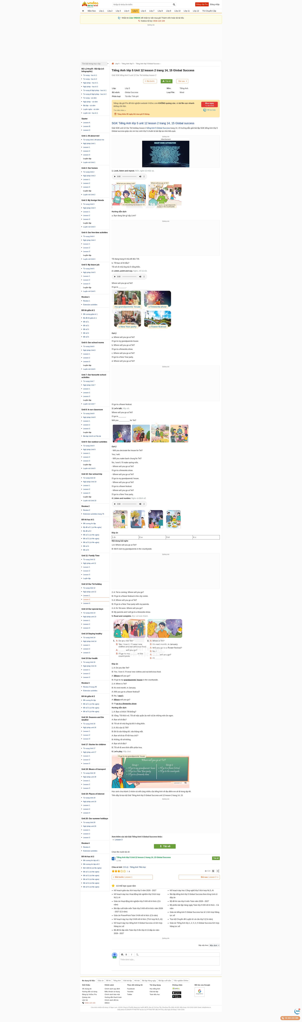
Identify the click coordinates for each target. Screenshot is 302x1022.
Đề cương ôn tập (89, 523)
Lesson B (86, 126)
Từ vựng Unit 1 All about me (93, 140)
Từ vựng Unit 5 (88, 269)
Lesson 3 (118, 840)
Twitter (129, 994)
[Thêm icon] (122, 954)
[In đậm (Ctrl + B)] (126, 954)
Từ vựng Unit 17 (89, 748)
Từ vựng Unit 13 (89, 613)
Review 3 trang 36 (90, 687)
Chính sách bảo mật (112, 994)
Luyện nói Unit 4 (89, 259)
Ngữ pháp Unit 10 (89, 482)
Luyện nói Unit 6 (89, 369)
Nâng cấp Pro (202, 4)
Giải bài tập (154, 991)
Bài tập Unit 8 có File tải (92, 436)
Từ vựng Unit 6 (88, 346)
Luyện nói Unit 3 (89, 227)
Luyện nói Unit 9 (89, 468)
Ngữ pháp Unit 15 (89, 666)
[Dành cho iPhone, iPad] (176, 994)
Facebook (131, 989)
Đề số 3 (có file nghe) (91, 542)
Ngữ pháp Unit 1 (89, 143)
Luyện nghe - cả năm (91, 109)
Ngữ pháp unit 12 (89, 592)
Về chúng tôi (86, 989)
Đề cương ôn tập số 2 (91, 864)
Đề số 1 (86, 322)
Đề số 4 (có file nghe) (91, 883)
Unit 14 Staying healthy (92, 634)
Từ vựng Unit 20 (89, 822)
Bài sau (181, 81)
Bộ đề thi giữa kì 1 (90, 318)
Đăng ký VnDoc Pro (89, 994)
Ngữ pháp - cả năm (90, 102)
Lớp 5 (117, 64)
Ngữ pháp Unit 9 (89, 449)
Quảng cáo (86, 997)
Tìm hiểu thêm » (120, 110)
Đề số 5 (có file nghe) (91, 887)
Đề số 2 (86, 325)
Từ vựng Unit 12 (89, 588)
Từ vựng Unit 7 (88, 381)
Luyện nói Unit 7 (89, 404)
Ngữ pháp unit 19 (89, 801)
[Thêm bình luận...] (169, 961)
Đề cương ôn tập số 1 (91, 860)
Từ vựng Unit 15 (89, 662)
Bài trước (151, 81)
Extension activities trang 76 (93, 514)
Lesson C (86, 130)
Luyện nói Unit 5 (89, 291)
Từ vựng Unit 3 (88, 204)
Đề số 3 (86, 329)
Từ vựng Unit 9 (88, 446)
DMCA (107, 1003)
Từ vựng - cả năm (90, 98)
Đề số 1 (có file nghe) (91, 535)
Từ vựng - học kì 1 (90, 75)
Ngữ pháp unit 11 (89, 563)
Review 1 (86, 301)
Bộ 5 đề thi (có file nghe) (92, 868)
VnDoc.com (113, 63)
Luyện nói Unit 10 (89, 500)
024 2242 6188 (192, 1007)
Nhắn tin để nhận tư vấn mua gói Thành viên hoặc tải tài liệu (153, 18)
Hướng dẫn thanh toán (113, 997)
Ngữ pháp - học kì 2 (90, 86)
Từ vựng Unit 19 (89, 798)
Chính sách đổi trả (111, 1000)
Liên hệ (85, 1000)
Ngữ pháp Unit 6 (89, 350)
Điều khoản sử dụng (112, 991)
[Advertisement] (151, 42)
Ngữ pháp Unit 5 (89, 272)
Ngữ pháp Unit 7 (89, 385)
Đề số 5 (86, 337)
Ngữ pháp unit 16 (89, 727)
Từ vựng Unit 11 (89, 559)
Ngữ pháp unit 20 (89, 826)
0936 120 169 (90, 1003)
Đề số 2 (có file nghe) (91, 539)
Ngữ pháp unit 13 (89, 617)
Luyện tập (87, 432)
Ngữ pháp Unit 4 (89, 240)
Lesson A (86, 122)
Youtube (130, 991)
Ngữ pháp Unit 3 (89, 208)
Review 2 (86, 510)
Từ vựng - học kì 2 (90, 79)
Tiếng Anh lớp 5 (127, 64)
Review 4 (86, 847)
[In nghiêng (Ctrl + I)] (132, 954)
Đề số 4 (86, 333)
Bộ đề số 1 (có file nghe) (92, 527)
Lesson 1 (123, 877)
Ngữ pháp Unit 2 (89, 176)
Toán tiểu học (155, 994)
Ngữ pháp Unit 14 (89, 641)
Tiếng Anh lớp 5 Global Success (147, 64)
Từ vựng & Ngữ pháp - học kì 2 (94, 94)
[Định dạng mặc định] (137, 954)
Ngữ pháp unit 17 (89, 752)
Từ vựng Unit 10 (89, 478)
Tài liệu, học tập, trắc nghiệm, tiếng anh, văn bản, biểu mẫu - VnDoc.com (96, 4)
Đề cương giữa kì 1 (90, 314)
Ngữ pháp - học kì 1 (90, 83)
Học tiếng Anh (155, 989)
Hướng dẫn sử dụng (89, 991)
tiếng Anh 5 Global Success (158, 128)
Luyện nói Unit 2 (89, 194)
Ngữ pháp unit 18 (89, 777)
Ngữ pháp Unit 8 (89, 417)
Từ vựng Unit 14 (89, 637)
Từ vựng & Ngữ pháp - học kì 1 (94, 90)
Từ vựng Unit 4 (88, 236)
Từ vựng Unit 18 (89, 773)
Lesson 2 (86, 151)
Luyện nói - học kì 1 (90, 113)
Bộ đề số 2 (87, 531)
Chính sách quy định (112, 989)
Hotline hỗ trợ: (153, 21)
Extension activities (90, 305)
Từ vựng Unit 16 (89, 724)
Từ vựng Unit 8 (88, 413)
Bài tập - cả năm (89, 105)
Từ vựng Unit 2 (88, 172)
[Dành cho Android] (176, 997)
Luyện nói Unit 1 (89, 162)
